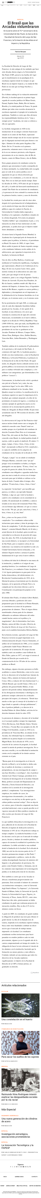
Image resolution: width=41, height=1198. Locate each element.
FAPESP (2, 1185)
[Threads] (22, 1167)
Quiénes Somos (19, 1176)
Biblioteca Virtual (22, 1185)
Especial (20, 19)
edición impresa (35, 2)
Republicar (36, 972)
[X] (13, 1167)
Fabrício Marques (20, 51)
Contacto (35, 1176)
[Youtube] (27, 1167)
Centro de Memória (35, 1185)
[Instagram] (16, 1167)
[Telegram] (25, 1167)
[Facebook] (11, 1167)
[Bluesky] (19, 1167)
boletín (29, 2)
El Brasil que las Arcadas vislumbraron (20, 25)
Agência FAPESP (10, 1185)
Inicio (5, 1176)
